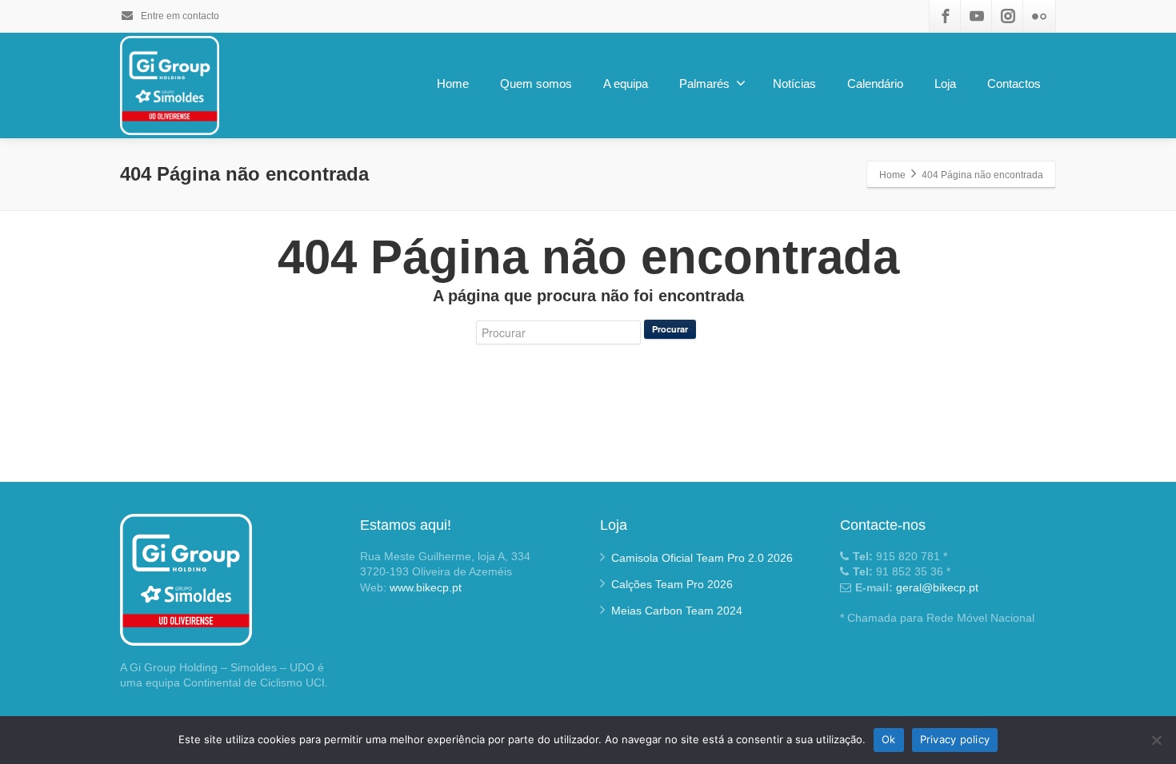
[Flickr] (1039, 16)
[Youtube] (977, 16)
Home (453, 83)
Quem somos (536, 83)
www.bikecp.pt (426, 587)
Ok (889, 739)
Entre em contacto (178, 16)
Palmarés (704, 83)
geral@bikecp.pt (937, 587)
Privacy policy (955, 739)
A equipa (625, 83)
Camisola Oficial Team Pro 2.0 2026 (702, 557)
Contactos (1014, 83)
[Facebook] (946, 16)
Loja (945, 83)
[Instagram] (1008, 16)
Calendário (875, 83)
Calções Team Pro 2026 (672, 584)
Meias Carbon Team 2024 (676, 610)
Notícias (794, 83)
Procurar (670, 329)
